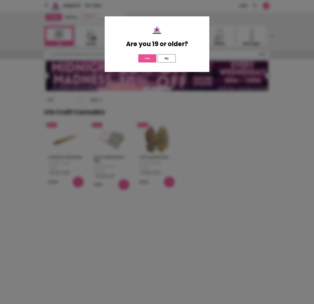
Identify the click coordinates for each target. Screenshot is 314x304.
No (167, 58)
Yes (147, 58)
